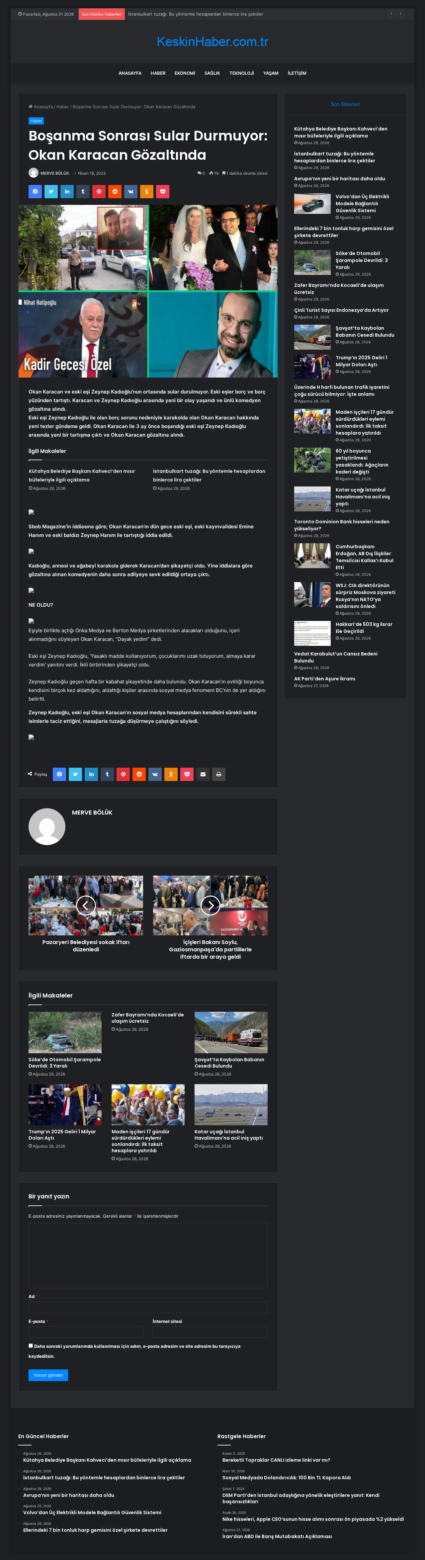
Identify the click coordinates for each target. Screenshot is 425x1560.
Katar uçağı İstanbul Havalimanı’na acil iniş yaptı (229, 1134)
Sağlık (212, 73)
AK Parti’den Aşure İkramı (324, 678)
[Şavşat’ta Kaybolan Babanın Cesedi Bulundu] (231, 1032)
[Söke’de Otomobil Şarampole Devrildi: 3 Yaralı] (65, 1032)
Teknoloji (241, 73)
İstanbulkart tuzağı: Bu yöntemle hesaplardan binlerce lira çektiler (334, 157)
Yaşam (271, 73)
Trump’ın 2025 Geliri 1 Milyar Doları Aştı (62, 1134)
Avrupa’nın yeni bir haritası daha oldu (166, 14)
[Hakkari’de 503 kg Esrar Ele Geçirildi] (312, 633)
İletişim (297, 73)
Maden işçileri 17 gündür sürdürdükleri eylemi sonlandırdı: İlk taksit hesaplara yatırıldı (141, 1141)
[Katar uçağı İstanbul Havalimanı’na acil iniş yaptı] (231, 1104)
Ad (33, 1296)
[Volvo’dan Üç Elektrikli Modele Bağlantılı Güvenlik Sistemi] (312, 203)
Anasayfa (130, 73)
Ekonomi (185, 73)
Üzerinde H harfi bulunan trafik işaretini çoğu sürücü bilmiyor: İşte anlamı (341, 390)
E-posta (38, 1321)
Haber (158, 73)
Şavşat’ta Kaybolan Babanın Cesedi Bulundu (229, 1062)
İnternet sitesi (167, 1321)
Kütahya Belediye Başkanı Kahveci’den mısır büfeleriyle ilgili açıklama (340, 132)
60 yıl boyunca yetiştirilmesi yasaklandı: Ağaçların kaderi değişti (362, 461)
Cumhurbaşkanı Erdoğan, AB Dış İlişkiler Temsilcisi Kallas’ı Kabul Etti (364, 557)
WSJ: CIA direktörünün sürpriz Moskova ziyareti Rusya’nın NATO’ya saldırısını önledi (365, 596)
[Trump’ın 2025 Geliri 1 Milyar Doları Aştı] (65, 1104)
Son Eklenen (345, 104)
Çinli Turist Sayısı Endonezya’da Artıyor (341, 310)
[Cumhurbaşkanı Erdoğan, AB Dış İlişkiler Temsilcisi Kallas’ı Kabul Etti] (312, 555)
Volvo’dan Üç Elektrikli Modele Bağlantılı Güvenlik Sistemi (362, 203)
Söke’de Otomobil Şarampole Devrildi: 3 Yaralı (65, 1062)
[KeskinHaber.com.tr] (212, 42)
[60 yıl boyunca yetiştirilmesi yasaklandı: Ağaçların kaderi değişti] (312, 460)
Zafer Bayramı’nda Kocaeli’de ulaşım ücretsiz (148, 1017)
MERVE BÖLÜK (55, 173)
